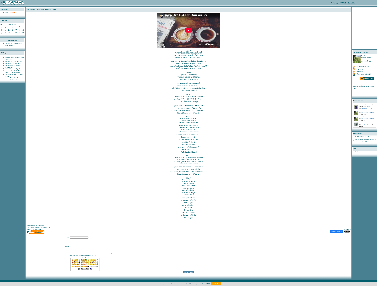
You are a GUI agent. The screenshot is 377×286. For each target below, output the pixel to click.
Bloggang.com (361, 152)
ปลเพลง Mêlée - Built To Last (13, 63)
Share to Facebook (336, 231)
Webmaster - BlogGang (363, 136)
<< (1, 24)
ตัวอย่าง (7, 12)
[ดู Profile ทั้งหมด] (366, 61)
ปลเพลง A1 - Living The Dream (14, 61)
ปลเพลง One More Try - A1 (13, 69)
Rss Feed (360, 69)
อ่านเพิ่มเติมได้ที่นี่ (204, 284)
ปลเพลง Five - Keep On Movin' (14, 78)
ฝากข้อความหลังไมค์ (363, 66)
